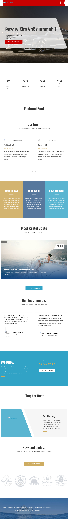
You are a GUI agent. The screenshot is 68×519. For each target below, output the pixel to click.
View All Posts (35, 464)
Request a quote (47, 370)
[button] (32, 171)
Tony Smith (8, 145)
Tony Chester (43, 145)
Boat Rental (11, 191)
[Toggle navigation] (62, 2)
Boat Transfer (56, 191)
